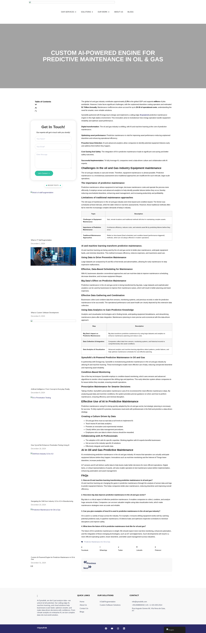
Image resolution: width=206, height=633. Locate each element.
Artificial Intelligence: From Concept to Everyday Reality (50, 389)
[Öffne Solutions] (92, 12)
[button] (53, 105)
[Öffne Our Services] (75, 12)
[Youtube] (112, 628)
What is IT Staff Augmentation (41, 240)
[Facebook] (106, 628)
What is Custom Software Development (45, 312)
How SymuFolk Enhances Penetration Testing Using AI (50, 445)
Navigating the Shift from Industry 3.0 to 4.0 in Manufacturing (52, 501)
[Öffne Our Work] (109, 12)
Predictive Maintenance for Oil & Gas (97, 542)
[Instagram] (118, 628)
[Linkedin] (124, 628)
